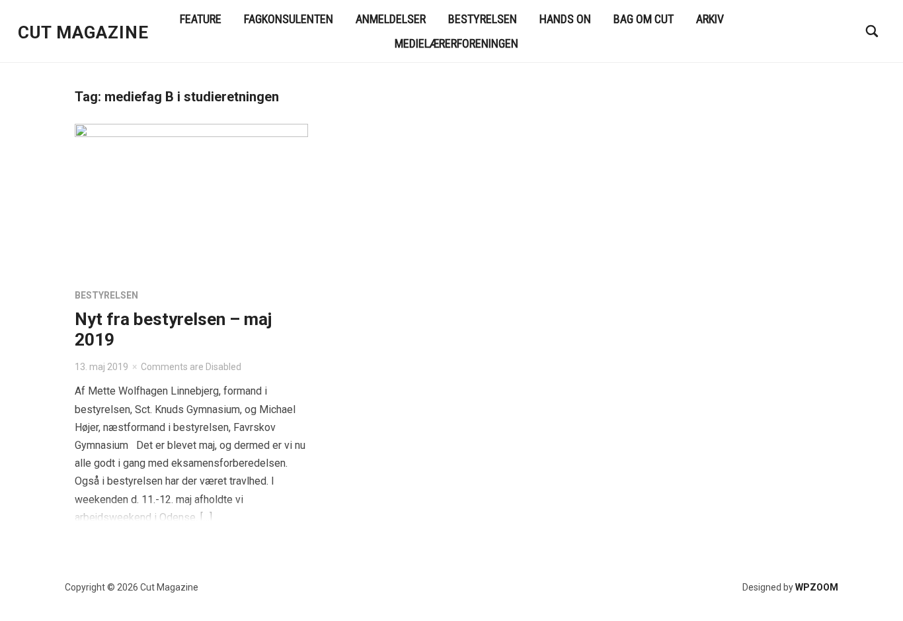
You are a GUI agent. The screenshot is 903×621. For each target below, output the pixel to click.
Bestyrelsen (482, 19)
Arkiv (710, 19)
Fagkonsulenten (288, 19)
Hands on (565, 19)
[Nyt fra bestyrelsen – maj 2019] (191, 200)
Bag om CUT (643, 19)
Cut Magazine (83, 32)
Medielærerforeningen (456, 43)
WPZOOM (816, 587)
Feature (200, 19)
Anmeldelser (391, 19)
